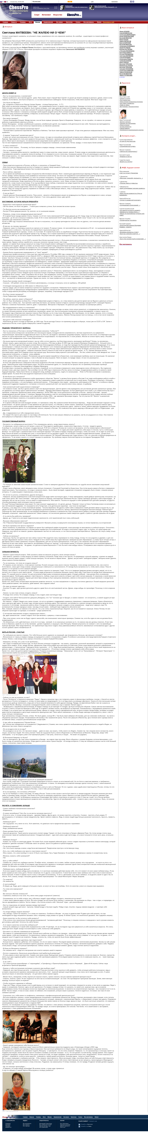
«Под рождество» (125, 100)
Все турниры (26, 1125)
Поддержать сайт (108, 22)
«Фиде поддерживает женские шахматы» (132, 188)
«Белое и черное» (125, 122)
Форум (99, 22)
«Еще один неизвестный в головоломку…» (133, 239)
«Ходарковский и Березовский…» (130, 205)
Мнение (37, 22)
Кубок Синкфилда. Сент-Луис (41, 8)
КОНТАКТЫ (115, 1)
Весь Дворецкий (43, 1127)
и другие (122, 77)
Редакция (8, 1123)
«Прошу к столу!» (125, 98)
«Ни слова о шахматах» (127, 103)
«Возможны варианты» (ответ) (129, 232)
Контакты (8, 1124)
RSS (70, 1)
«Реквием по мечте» (126, 156)
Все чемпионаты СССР (45, 1124)
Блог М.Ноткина (64, 1123)
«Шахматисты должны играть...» (129, 212)
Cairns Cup (36, 7)
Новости (14, 22)
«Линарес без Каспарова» (128, 123)
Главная (5, 22)
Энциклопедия (48, 22)
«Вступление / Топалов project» (129, 106)
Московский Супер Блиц (45, 1123)
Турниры (23, 22)
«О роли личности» (125, 126)
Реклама (8, 1125)
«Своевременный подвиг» (128, 146)
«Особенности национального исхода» (132, 130)
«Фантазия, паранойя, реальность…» (131, 178)
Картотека (69, 22)
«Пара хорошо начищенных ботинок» (131, 102)
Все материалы (89, 22)
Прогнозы (62, 1127)
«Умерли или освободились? (128, 151)
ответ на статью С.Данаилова (129, 173)
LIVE (92, 1)
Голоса (78, 22)
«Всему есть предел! (126, 161)
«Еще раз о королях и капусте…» (130, 234)
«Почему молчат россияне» (128, 220)
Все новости (26, 1124)
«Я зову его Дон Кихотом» (128, 141)
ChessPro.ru (87, 1124)
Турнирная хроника (65, 1124)
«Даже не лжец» (125, 105)
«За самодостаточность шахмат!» (130, 210)
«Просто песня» (125, 125)
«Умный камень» (125, 128)
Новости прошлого (65, 1125)
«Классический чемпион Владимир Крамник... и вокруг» (130, 226)
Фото (30, 22)
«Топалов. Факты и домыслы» (129, 183)
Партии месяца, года (44, 1125)
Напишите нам (93, 1121)
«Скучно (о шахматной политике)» (130, 200)
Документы (8, 1127)
